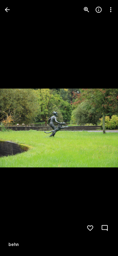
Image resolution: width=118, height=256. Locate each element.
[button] (16, 128)
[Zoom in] (86, 10)
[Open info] (99, 10)
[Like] (90, 228)
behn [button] (13, 244)
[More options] (111, 10)
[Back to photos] (7, 9)
